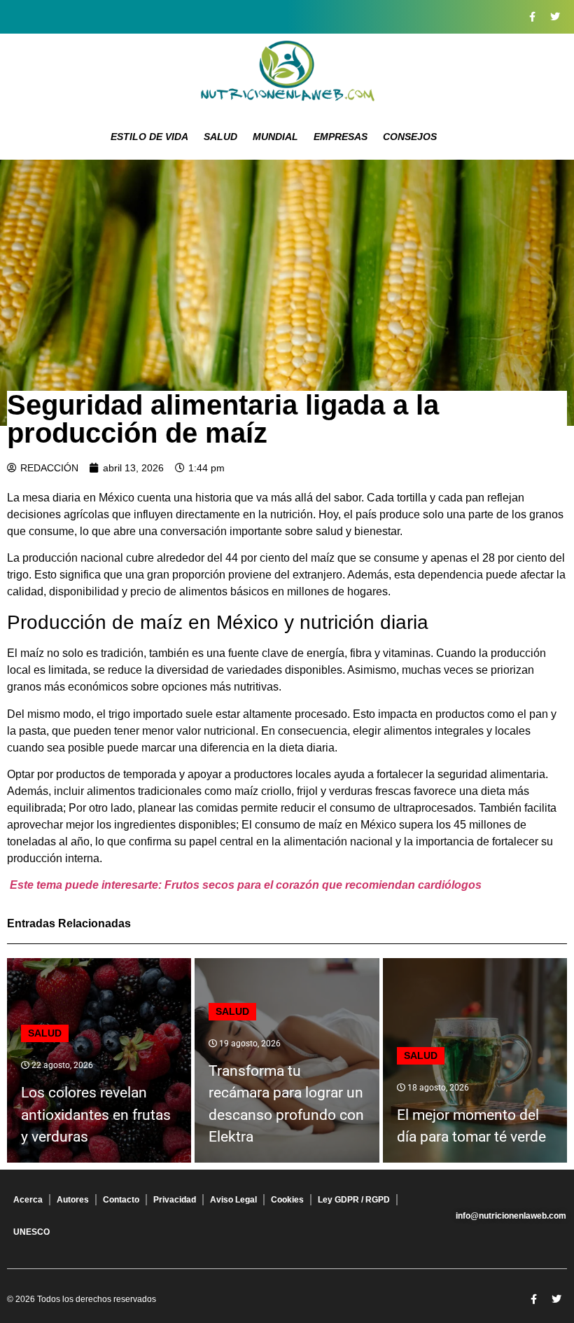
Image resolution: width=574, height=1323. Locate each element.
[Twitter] (555, 17)
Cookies (287, 1200)
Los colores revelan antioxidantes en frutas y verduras (96, 1114)
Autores (73, 1200)
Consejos (410, 136)
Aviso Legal (233, 1200)
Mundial (275, 136)
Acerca (28, 1200)
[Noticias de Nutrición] (287, 73)
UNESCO (31, 1232)
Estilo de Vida (149, 136)
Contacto (121, 1200)
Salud (220, 136)
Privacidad (174, 1200)
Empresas (341, 136)
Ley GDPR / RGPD (354, 1200)
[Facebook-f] (532, 17)
